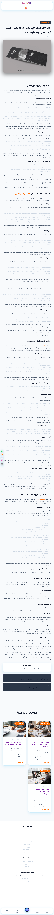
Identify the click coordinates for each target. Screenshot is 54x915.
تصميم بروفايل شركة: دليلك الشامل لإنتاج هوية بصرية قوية (40, 745)
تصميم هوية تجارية (27, 842)
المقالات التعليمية (37, 11)
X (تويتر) (27, 864)
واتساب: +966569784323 (27, 861)
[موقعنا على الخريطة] (2, 457)
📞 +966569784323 (27, 878)
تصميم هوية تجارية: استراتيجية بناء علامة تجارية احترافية (42, 792)
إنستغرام (27, 866)
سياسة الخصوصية (27, 852)
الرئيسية (49, 11)
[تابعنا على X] (2, 464)
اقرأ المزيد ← (45, 762)
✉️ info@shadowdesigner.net (27, 881)
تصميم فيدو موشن (27, 849)
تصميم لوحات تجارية (27, 847)
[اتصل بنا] (2, 454)
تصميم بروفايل (22, 194)
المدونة (44, 11)
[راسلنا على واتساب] (2, 451)
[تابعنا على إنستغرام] (2, 460)
